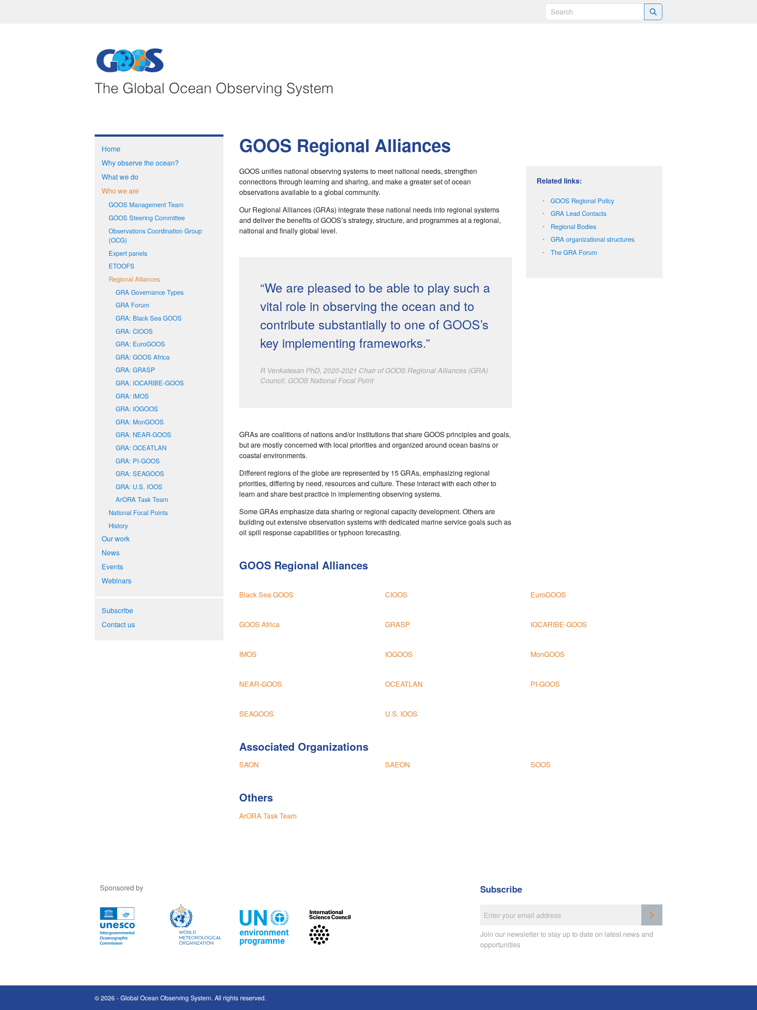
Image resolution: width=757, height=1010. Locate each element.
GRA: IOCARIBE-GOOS (150, 382)
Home (111, 149)
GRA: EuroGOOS (140, 343)
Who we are (120, 191)
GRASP (397, 624)
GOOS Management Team (146, 204)
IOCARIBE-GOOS (559, 624)
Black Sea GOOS (266, 595)
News (111, 552)
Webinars (116, 581)
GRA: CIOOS (134, 330)
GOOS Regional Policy (582, 200)
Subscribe (117, 610)
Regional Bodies (573, 226)
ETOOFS (121, 265)
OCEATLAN (404, 684)
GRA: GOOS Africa (143, 356)
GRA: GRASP (135, 369)
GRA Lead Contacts (578, 213)
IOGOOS (399, 654)
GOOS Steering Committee (147, 217)
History (118, 525)
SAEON (397, 764)
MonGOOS (548, 654)
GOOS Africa (259, 624)
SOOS (541, 764)
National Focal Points (139, 512)
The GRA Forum (574, 252)
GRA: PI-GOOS (138, 460)
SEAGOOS (256, 714)
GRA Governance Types (150, 292)
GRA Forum (132, 304)
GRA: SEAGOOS (140, 473)
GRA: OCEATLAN (141, 447)
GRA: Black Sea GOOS (149, 317)
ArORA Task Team (142, 499)
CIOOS (396, 595)
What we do (120, 177)
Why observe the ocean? (140, 163)
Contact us (118, 624)
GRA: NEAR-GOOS (143, 434)
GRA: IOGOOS (137, 408)
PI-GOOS (545, 684)
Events (112, 567)
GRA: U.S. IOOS (139, 486)
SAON (249, 764)
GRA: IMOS (132, 395)
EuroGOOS (548, 595)
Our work (116, 538)
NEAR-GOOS (260, 684)
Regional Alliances (134, 278)
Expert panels (128, 253)
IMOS (248, 654)
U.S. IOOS (401, 714)
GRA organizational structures (592, 239)
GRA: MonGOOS (140, 421)
